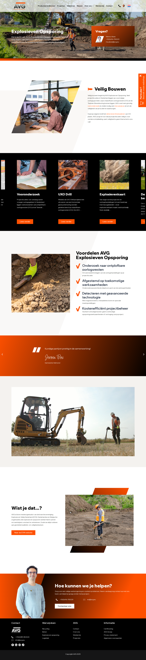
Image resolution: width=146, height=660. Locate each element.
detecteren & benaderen (115, 114)
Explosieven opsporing (50, 635)
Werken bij (77, 635)
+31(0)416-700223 (112, 39)
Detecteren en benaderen (110, 196)
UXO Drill (23, 194)
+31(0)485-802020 (22, 637)
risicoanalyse (119, 106)
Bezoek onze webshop (143, 87)
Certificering (108, 629)
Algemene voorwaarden (113, 638)
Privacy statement (111, 635)
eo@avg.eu (91, 599)
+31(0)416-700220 (66, 599)
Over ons (76, 632)
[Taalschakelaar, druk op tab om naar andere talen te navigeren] (129, 5)
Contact (76, 629)
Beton (44, 632)
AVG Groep (108, 632)
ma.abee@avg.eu (112, 42)
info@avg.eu (20, 640)
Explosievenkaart (71, 194)
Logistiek (45, 638)
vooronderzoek (93, 106)
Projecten (76, 638)
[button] (93, 6)
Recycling (45, 629)
